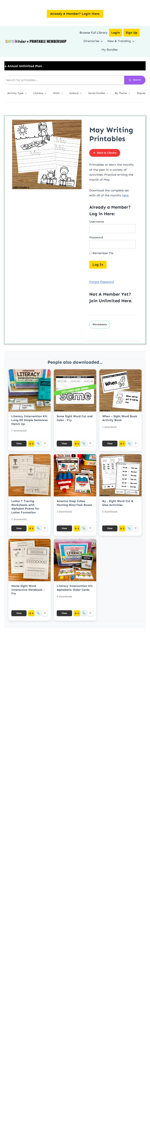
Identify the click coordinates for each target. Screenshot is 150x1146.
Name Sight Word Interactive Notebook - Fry (28, 589)
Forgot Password (101, 282)
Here (126, 300)
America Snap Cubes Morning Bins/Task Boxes (74, 503)
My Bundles (110, 49)
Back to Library (107, 152)
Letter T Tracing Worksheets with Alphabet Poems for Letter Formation (25, 506)
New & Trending (119, 41)
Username (96, 221)
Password (96, 237)
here (125, 195)
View (19, 443)
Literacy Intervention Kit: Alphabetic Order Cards (75, 587)
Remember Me (102, 253)
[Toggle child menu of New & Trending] (133, 41)
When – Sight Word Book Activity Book (119, 418)
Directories (91, 41)
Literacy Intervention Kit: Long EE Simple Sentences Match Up (29, 420)
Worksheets (100, 324)
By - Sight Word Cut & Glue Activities (117, 503)
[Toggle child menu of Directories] (101, 41)
